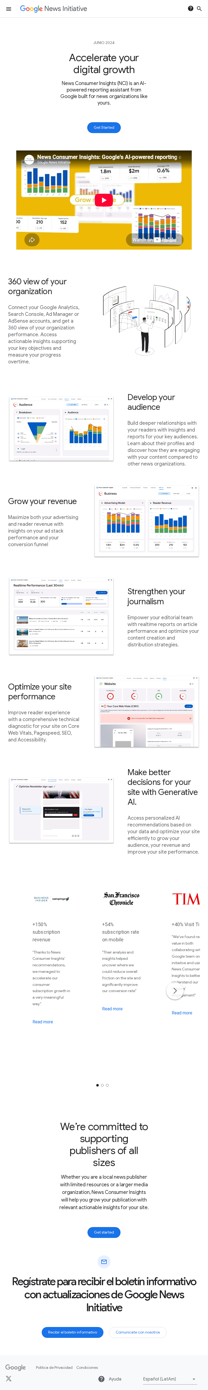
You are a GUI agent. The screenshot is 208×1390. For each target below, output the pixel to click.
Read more (42, 1022)
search (199, 8)
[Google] (15, 1367)
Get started (104, 1232)
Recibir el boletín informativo (72, 1332)
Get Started (104, 127)
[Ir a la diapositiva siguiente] (175, 990)
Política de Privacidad (54, 1367)
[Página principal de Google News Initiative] (53, 8)
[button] (170, 1379)
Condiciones (87, 1367)
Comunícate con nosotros (138, 1332)
